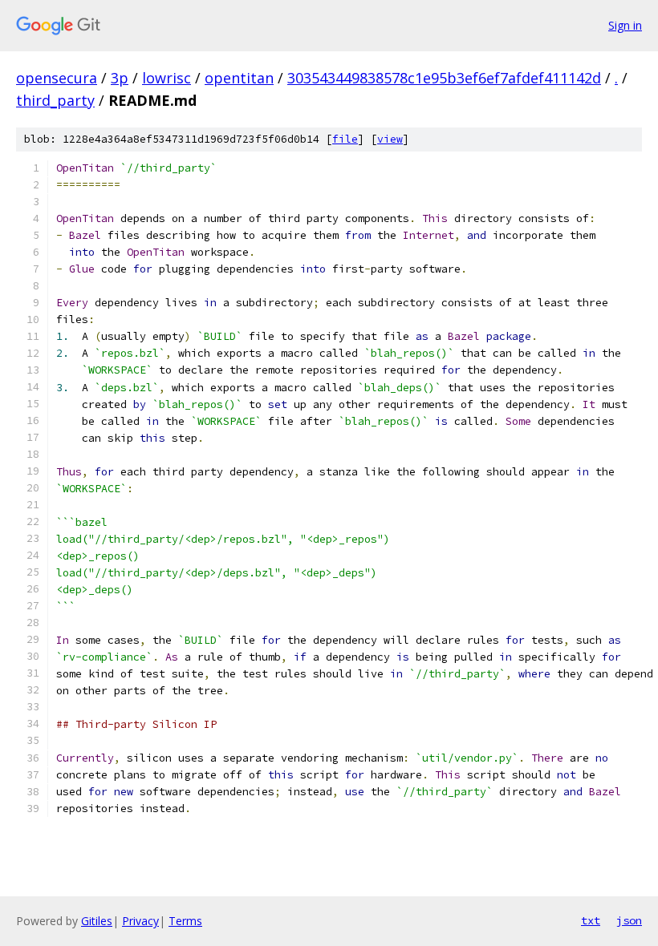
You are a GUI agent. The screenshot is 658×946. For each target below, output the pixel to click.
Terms (185, 920)
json (629, 920)
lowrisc (166, 77)
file (345, 139)
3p (119, 77)
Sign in (625, 25)
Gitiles (96, 920)
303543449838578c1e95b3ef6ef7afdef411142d (444, 77)
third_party (55, 100)
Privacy (140, 920)
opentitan (239, 77)
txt (590, 920)
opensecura (56, 77)
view (390, 139)
